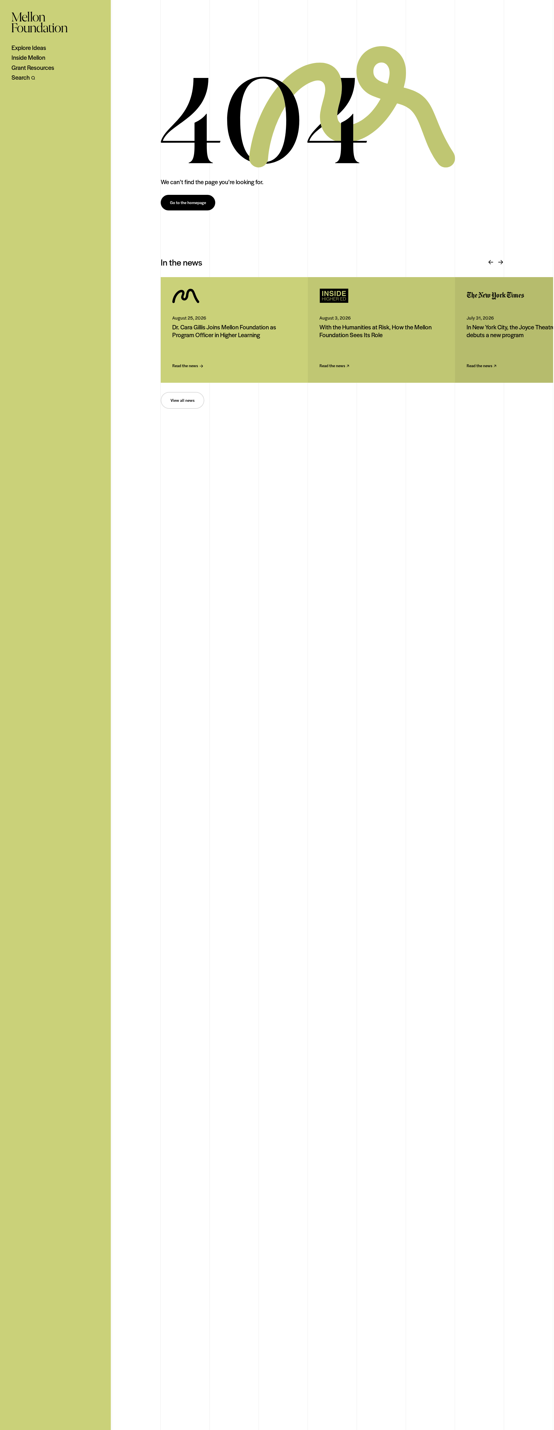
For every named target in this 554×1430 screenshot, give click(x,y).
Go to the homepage (188, 203)
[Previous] (490, 262)
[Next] (500, 262)
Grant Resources (33, 67)
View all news (182, 400)
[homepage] (40, 22)
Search (21, 77)
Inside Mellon (28, 57)
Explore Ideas (29, 47)
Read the (185, 366)
